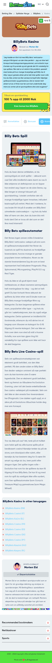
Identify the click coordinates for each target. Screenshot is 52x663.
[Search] (47, 4)
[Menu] (5, 4)
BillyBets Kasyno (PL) (15, 551)
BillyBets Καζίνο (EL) (14, 519)
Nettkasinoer (9, 630)
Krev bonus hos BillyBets (26, 106)
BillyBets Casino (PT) (15, 540)
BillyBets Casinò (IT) (14, 514)
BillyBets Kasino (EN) (15, 508)
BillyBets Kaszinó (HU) (15, 545)
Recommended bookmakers (17, 622)
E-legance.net (32, 660)
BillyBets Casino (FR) (15, 524)
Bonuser (31, 122)
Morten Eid (33, 47)
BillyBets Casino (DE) (15, 535)
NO (39, 4)
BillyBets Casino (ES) (15, 529)
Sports (5, 638)
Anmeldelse (13, 122)
